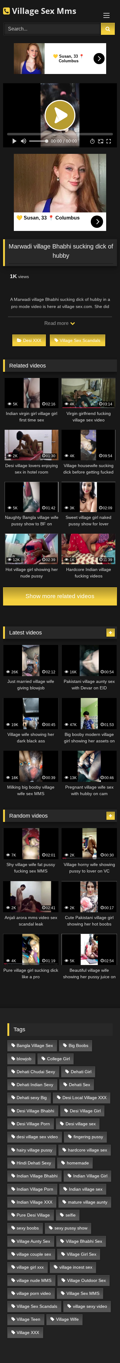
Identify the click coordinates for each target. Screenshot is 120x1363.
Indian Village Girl (90, 1175)
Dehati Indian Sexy (35, 1084)
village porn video (34, 1293)
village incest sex (75, 1267)
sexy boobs (28, 1227)
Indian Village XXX (34, 1202)
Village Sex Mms (43, 10)
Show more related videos (60, 596)
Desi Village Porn (33, 1123)
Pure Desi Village (33, 1215)
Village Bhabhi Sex (84, 1241)
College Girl (58, 1058)
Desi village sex (81, 1123)
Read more (57, 323)
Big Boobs (78, 1045)
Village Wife (67, 1319)
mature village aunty (87, 1202)
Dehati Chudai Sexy (36, 1071)
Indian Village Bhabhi (37, 1175)
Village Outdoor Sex (86, 1280)
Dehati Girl (81, 1071)
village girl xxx (30, 1267)
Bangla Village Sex (35, 1045)
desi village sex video (37, 1136)
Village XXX (28, 1332)
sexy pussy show (70, 1227)
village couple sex (34, 1254)
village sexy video (90, 1306)
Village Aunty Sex (33, 1241)
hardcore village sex (87, 1149)
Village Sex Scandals (80, 340)
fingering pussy (88, 1136)
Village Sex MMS (82, 1293)
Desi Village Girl (85, 1110)
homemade (78, 1162)
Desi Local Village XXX (84, 1097)
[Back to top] (101, 1345)
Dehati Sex (79, 1084)
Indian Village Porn (35, 1189)
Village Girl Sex (81, 1254)
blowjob (24, 1058)
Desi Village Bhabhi (35, 1110)
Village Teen (28, 1319)
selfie (71, 1215)
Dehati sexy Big (32, 1097)
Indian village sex (85, 1189)
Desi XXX (32, 340)
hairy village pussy (34, 1149)
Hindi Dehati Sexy (34, 1162)
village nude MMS (34, 1280)
